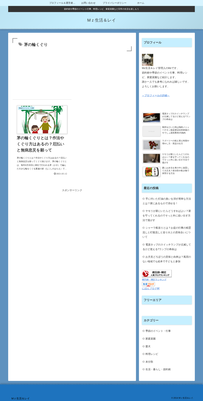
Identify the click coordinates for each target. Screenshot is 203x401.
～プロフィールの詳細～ (156, 95)
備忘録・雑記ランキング (154, 279)
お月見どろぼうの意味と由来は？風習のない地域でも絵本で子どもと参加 (167, 259)
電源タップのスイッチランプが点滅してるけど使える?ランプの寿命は (167, 247)
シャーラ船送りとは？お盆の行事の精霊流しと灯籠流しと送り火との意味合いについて (167, 232)
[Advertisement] (72, 74)
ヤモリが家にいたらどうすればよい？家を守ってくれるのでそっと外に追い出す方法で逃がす (167, 215)
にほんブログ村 (151, 288)
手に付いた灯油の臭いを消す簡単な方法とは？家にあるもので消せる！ (167, 201)
